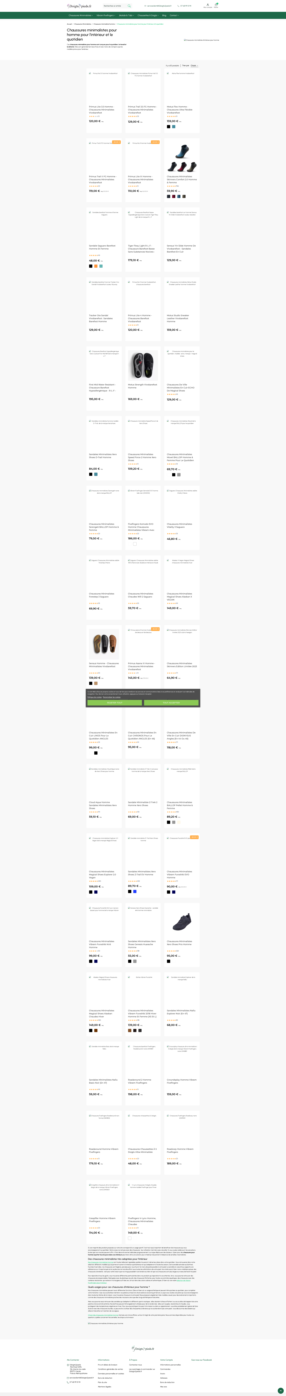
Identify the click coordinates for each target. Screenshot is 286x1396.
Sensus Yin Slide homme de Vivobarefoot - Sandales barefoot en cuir (181, 249)
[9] (136, 116)
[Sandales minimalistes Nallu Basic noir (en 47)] (104, 1060)
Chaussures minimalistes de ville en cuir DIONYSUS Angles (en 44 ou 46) (181, 735)
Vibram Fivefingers (105, 15)
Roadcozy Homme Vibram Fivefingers (180, 1150)
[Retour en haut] (281, 1391)
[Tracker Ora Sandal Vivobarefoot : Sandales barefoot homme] (104, 296)
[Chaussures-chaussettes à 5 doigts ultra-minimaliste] (143, 1130)
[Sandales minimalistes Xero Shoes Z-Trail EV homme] (143, 852)
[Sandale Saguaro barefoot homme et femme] (104, 226)
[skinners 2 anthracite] (168, 196)
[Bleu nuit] (96, 892)
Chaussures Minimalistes (80, 15)
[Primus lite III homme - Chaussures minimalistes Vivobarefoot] (143, 157)
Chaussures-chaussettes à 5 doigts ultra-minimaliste (142, 1150)
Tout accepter (171, 703)
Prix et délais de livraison (107, 1365)
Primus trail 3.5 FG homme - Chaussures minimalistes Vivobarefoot (142, 110)
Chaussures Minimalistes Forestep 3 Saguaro (101, 595)
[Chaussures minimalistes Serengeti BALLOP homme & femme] (104, 505)
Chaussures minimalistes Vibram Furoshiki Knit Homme (101, 944)
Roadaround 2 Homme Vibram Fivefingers (139, 1081)
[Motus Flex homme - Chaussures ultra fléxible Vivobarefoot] (182, 87)
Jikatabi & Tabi (125, 15)
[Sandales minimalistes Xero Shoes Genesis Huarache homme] (143, 922)
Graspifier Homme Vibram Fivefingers (102, 1220)
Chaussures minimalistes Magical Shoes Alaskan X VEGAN (179, 597)
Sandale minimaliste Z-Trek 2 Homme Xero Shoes (142, 804)
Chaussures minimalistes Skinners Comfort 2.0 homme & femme (182, 179)
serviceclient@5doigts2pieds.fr (159, 6)
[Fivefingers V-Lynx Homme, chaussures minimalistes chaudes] (143, 1199)
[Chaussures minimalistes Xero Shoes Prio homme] (182, 922)
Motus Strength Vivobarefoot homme (142, 386)
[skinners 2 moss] (184, 196)
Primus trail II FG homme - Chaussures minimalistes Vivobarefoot (103, 179)
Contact (173, 15)
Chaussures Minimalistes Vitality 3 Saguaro (179, 525)
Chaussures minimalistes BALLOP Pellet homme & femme (180, 805)
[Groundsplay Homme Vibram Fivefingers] (182, 1060)
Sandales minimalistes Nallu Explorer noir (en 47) (181, 1012)
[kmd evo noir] (129, 544)
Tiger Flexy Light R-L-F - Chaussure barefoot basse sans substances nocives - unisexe (141, 250)
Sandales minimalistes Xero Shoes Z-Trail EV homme (142, 873)
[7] (134, 116)
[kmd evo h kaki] (135, 544)
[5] (97, 116)
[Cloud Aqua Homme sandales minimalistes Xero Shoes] (104, 783)
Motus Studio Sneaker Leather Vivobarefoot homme (178, 318)
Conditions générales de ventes (110, 1369)
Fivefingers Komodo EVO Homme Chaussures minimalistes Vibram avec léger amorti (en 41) (141, 528)
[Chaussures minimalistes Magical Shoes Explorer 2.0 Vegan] (104, 852)
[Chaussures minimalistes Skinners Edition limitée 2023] (182, 644)
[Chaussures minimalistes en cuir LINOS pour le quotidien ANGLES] (104, 713)
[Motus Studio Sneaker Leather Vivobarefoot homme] (182, 296)
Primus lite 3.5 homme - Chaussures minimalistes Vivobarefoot (101, 110)
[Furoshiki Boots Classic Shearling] (129, 1030)
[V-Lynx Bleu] (135, 1238)
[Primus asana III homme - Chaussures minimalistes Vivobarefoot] (143, 644)
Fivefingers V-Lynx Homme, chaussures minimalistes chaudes (142, 1221)
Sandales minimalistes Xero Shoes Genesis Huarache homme (142, 944)
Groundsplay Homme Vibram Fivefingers (182, 1081)
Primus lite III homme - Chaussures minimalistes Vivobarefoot (140, 179)
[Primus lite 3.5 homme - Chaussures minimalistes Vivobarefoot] (104, 87)
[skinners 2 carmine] (173, 196)
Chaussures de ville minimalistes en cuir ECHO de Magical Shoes (180, 387)
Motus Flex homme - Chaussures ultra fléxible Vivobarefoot (179, 110)
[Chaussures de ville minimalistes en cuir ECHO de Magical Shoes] (182, 365)
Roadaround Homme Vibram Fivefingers (103, 1150)
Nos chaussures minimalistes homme (100, 1262)
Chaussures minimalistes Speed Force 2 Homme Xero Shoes (142, 457)
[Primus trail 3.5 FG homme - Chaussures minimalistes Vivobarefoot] (143, 87)
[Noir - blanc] (173, 961)
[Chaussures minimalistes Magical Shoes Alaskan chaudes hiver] (104, 991)
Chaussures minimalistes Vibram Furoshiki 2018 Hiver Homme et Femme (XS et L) (142, 1013)
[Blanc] (168, 474)
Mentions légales (104, 1387)
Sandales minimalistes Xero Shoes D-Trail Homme (103, 456)
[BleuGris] (173, 126)
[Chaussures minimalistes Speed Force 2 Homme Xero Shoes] (143, 435)
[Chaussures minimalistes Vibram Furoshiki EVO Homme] (182, 852)
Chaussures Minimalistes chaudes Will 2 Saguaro (140, 595)
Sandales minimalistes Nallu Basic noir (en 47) (103, 1081)
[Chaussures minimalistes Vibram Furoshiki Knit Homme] (104, 922)
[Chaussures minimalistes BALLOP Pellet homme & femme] (182, 783)
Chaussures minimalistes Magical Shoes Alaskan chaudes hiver (101, 1013)
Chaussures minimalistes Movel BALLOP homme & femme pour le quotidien (180, 457)
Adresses (163, 1378)
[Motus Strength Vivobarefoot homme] (143, 365)
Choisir (194, 65)
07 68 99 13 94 (185, 6)
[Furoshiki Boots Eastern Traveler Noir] (135, 1030)
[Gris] (179, 474)
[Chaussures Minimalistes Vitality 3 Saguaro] (182, 505)
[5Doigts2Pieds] (79, 6)
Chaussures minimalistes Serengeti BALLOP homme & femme (104, 527)
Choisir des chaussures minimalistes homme (103, 1315)
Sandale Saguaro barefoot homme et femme (102, 247)
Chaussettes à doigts (147, 15)
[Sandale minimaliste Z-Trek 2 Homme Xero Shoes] (143, 783)
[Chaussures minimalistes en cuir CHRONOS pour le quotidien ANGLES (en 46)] (143, 713)
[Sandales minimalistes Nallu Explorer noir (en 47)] (182, 991)
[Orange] (96, 266)
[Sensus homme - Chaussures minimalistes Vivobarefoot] (104, 644)
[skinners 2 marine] (179, 196)
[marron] (96, 683)
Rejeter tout (114, 703)
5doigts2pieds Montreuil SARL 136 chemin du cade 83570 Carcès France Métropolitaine (78, 1369)
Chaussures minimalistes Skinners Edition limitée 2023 (182, 665)
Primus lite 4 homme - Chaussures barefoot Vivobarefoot (140, 318)
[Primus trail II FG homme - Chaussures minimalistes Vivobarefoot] (104, 157)
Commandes (165, 1369)
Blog (164, 15)
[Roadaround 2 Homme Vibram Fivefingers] (143, 1060)
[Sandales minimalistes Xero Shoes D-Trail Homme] (104, 435)
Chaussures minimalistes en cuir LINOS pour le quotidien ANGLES (103, 735)
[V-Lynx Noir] (129, 1238)
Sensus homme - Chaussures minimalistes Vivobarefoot (104, 665)
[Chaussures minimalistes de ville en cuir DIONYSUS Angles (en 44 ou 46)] (182, 713)
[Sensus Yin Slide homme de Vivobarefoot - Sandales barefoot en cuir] (182, 226)
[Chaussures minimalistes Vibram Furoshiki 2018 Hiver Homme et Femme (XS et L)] (143, 991)
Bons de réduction (105, 1378)
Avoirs (162, 1374)
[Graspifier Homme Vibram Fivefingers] (104, 1199)
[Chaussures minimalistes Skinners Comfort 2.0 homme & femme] (182, 157)
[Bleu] (135, 891)
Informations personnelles (170, 1365)
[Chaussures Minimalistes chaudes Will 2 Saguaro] (143, 574)
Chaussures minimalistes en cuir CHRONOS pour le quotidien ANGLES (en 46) (142, 735)
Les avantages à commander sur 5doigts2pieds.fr (142, 1370)
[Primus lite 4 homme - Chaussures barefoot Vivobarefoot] (143, 296)
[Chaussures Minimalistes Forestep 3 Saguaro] (104, 574)
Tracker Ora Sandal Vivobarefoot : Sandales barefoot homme (101, 318)
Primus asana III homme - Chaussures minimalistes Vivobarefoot (141, 666)
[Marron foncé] (96, 1030)
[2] (92, 116)
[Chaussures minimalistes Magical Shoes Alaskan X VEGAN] (182, 574)
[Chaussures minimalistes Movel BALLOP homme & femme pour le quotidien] (182, 435)
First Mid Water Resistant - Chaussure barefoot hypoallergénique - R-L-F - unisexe (102, 389)
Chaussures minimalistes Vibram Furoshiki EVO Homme (179, 874)
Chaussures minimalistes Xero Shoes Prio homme (179, 943)
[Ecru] (179, 822)
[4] (95, 116)
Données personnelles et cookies (111, 1374)
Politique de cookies (94, 697)
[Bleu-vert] (101, 266)
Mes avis (163, 1387)
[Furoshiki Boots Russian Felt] (140, 1030)
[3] (93, 116)
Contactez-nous (135, 1365)
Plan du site (102, 1382)
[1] (90, 116)
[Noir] (168, 126)
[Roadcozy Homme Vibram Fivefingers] (182, 1130)
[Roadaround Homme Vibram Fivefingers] (104, 1130)
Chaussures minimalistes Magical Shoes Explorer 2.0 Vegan (102, 874)
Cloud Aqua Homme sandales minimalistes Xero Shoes (103, 805)
